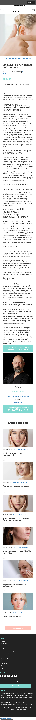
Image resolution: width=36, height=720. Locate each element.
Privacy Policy (5, 653)
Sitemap (3, 668)
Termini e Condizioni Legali (8, 656)
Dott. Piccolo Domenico (20, 547)
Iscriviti (15, 686)
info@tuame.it (23, 709)
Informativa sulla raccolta (6, 718)
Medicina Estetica (15, 59)
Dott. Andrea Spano (18, 396)
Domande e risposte (18, 5)
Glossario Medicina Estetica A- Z (18, 10)
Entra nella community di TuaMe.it (10, 651)
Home (3, 641)
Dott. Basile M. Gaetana (20, 449)
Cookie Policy (5, 658)
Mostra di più (18, 628)
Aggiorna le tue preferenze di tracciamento (18, 711)
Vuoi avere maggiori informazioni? (18, 348)
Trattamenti (28, 59)
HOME (5, 59)
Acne (5, 60)
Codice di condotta (6, 661)
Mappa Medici (5, 663)
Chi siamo (4, 643)
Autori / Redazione (6, 646)
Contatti (3, 648)
